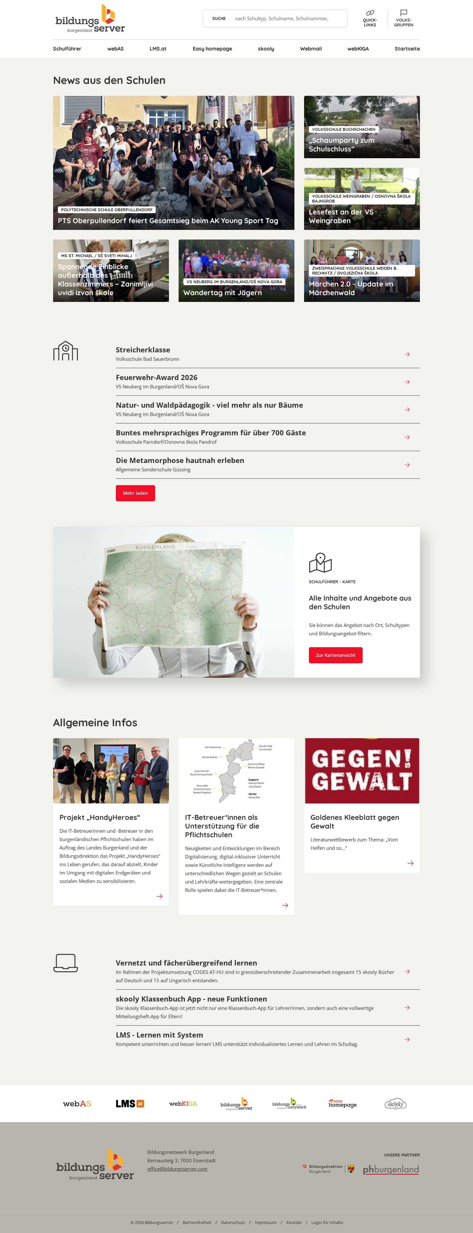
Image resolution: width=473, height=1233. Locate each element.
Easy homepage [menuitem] (212, 48)
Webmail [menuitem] (311, 48)
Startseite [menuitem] (407, 48)
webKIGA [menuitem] (358, 48)
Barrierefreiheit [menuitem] (197, 1222)
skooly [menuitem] (266, 48)
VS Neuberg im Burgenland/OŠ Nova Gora (162, 381)
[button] (404, 18)
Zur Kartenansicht (336, 655)
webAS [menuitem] (115, 48)
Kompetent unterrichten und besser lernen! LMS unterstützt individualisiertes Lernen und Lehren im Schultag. (237, 1038)
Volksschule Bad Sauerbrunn (147, 353)
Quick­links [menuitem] (370, 22)
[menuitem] (151, 1222)
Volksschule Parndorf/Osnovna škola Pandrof (211, 436)
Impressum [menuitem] (266, 1222)
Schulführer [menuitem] (67, 48)
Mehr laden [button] (135, 493)
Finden (339, 18)
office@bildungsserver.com (177, 1168)
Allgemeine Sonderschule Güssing (180, 464)
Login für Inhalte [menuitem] (327, 1222)
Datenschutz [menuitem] (233, 1222)
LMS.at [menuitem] (158, 48)
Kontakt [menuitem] (294, 1222)
